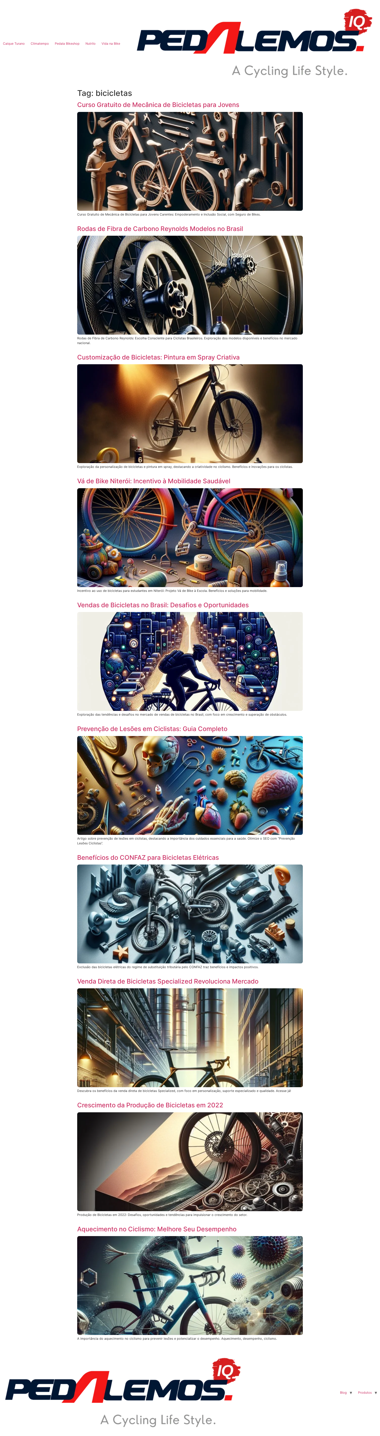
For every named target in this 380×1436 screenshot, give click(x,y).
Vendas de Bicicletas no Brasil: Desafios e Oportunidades (163, 605)
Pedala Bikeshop (67, 43)
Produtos (365, 1392)
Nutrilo (91, 43)
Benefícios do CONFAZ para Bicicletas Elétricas (148, 857)
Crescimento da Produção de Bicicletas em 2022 (150, 1105)
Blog (343, 1392)
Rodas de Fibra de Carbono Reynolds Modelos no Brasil (160, 229)
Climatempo (40, 43)
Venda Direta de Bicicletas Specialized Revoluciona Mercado (167, 981)
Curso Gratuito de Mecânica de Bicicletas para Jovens (158, 105)
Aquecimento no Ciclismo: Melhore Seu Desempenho (157, 1229)
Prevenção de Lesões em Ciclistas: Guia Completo (152, 729)
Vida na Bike (111, 43)
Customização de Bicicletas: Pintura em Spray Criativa (158, 357)
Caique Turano (14, 43)
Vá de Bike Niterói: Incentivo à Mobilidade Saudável (153, 481)
